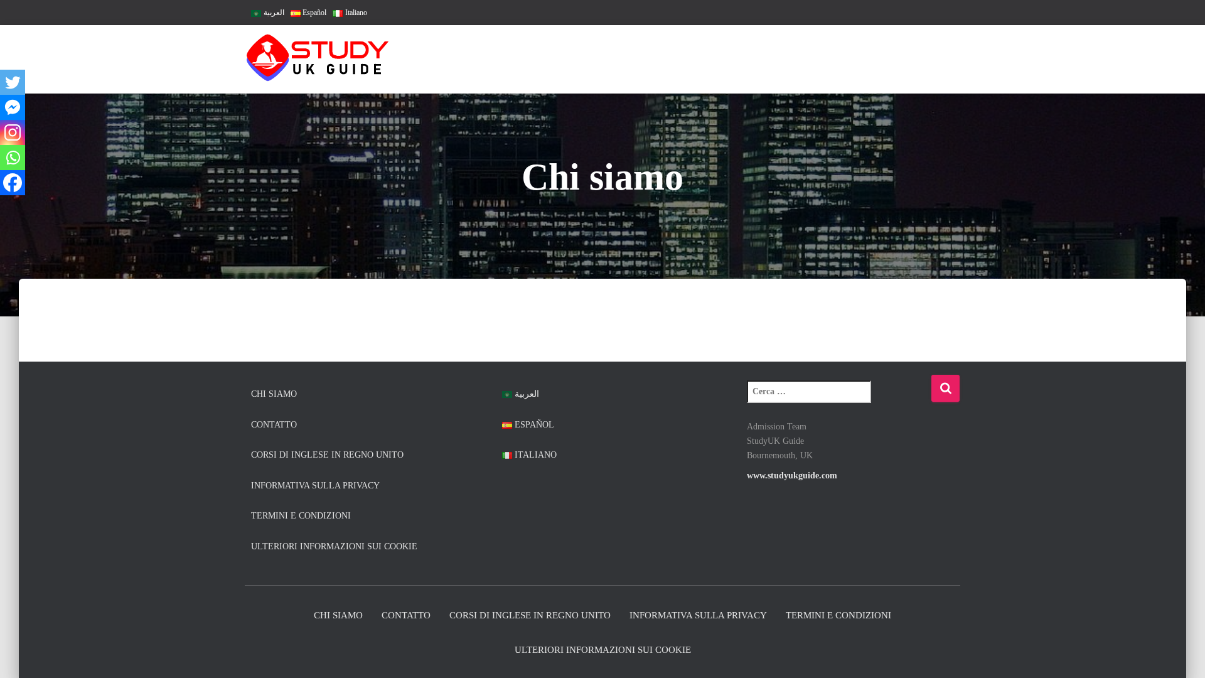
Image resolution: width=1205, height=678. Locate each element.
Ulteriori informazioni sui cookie (334, 546)
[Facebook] (12, 182)
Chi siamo (274, 394)
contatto (274, 424)
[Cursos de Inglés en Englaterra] (318, 59)
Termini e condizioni (301, 515)
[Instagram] (12, 132)
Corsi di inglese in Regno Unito (327, 455)
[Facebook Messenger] (12, 107)
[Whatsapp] (12, 157)
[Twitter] (12, 82)
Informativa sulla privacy (315, 485)
